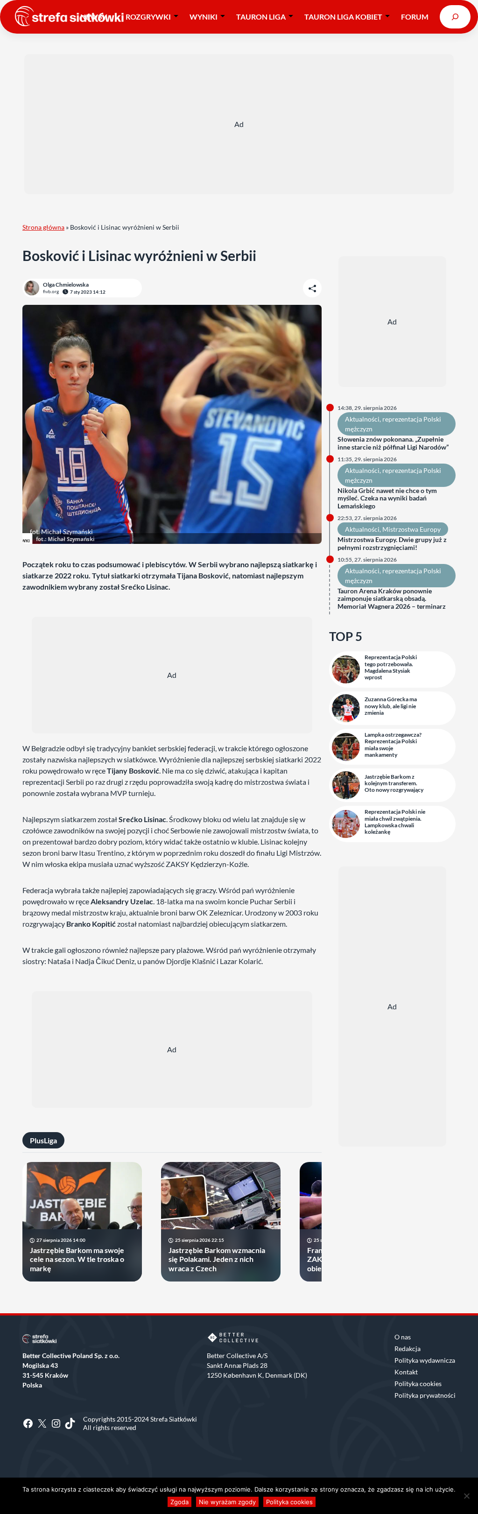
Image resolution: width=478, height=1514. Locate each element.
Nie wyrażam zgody (227, 1502)
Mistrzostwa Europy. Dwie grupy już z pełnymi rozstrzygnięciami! (392, 543)
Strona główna (43, 227)
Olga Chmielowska (66, 284)
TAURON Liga (261, 16)
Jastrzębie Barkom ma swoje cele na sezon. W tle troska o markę (77, 1259)
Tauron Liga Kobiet (343, 16)
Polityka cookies (418, 1383)
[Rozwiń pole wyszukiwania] (455, 16)
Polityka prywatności (425, 1395)
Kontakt (406, 1372)
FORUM (415, 16)
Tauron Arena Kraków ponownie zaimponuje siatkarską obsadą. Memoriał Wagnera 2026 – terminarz (391, 599)
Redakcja (407, 1348)
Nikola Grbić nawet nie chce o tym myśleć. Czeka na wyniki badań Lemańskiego (387, 498)
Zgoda (179, 1502)
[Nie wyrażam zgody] (466, 1495)
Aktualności (362, 419)
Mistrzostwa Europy (411, 529)
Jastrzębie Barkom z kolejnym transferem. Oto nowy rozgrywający (394, 784)
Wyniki (204, 16)
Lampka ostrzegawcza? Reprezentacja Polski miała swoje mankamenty (393, 745)
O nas (402, 1337)
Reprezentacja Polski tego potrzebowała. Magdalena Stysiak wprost (391, 667)
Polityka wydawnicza (424, 1360)
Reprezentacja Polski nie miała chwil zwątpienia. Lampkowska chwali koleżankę (395, 822)
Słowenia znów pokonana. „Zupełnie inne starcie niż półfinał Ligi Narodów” (393, 443)
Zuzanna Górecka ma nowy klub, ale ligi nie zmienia (391, 706)
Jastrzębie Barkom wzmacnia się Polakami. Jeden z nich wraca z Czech (217, 1259)
